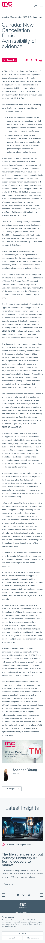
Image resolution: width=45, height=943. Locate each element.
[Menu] (40, 5)
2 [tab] (23, 895)
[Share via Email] (26, 60)
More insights (9, 788)
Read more (8, 884)
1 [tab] (18, 895)
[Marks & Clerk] (7, 6)
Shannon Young (25, 770)
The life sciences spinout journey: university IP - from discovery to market (22, 859)
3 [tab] (29, 895)
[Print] (40, 60)
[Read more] (22, 829)
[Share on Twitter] (31, 60)
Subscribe (11, 60)
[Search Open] (35, 5)
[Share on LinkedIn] (36, 60)
